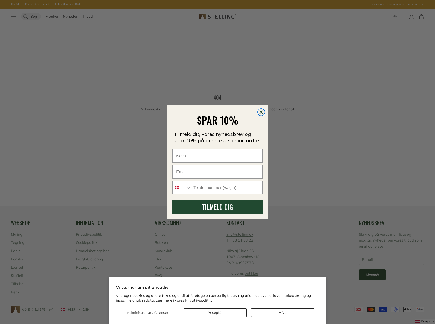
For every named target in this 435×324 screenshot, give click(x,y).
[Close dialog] (261, 112)
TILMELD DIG (217, 206)
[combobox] (182, 187)
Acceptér (215, 312)
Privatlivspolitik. (198, 300)
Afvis (283, 312)
